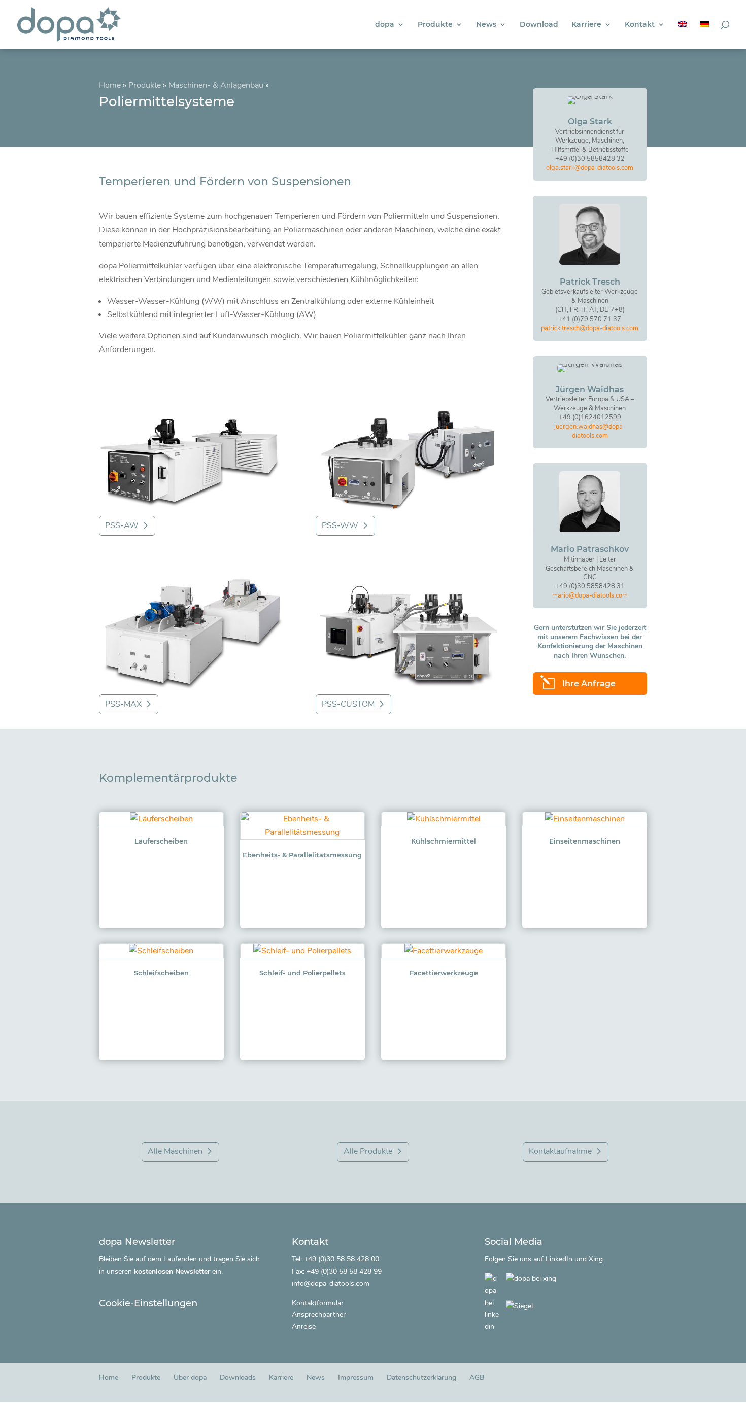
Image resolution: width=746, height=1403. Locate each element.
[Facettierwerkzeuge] (443, 950)
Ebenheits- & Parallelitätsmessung (302, 855)
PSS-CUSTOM (348, 704)
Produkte (435, 25)
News (486, 25)
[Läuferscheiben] (161, 819)
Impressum (356, 1377)
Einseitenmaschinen (584, 841)
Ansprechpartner (319, 1314)
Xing (596, 1259)
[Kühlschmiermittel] (443, 819)
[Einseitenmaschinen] (584, 819)
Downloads (238, 1377)
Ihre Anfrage (589, 683)
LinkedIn (559, 1259)
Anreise (304, 1326)
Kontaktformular (318, 1303)
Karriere (586, 25)
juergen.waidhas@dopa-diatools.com (589, 431)
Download (539, 25)
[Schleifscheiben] (161, 950)
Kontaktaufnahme (560, 1151)
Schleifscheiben (161, 973)
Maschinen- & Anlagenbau (215, 85)
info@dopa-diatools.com (330, 1283)
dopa (384, 25)
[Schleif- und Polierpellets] (302, 950)
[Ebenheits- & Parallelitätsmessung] (302, 826)
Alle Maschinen (175, 1151)
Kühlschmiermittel (443, 841)
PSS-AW (122, 525)
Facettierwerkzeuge (444, 973)
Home (110, 85)
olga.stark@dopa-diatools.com (589, 167)
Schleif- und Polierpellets (302, 973)
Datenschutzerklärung (421, 1377)
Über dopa (190, 1377)
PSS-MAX (123, 704)
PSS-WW (340, 525)
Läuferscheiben (161, 841)
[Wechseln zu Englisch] (682, 35)
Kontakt (640, 25)
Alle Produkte (368, 1151)
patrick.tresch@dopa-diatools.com (589, 328)
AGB (476, 1377)
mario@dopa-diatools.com (590, 595)
